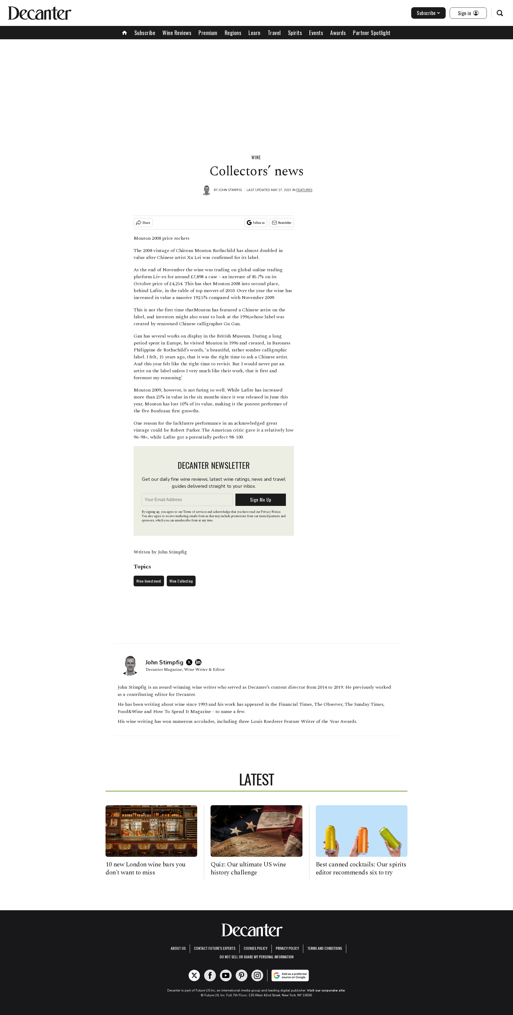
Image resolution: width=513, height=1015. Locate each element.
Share (146, 222)
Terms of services (195, 511)
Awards (338, 33)
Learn (254, 33)
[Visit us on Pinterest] (241, 975)
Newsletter (285, 222)
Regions (233, 33)
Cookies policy (255, 948)
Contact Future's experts (214, 948)
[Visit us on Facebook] (210, 975)
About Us (178, 948)
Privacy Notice (271, 511)
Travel (274, 33)
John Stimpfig (230, 190)
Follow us (259, 222)
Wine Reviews (176, 33)
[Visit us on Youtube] (226, 975)
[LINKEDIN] (199, 662)
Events (316, 33)
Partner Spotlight (372, 33)
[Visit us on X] (194, 975)
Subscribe (426, 12)
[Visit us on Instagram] (257, 975)
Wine (256, 157)
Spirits (295, 33)
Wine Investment (148, 581)
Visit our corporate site (326, 990)
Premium (208, 33)
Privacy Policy (287, 948)
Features (304, 190)
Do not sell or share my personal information (256, 956)
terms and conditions (324, 948)
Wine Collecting (181, 581)
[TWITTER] (190, 662)
